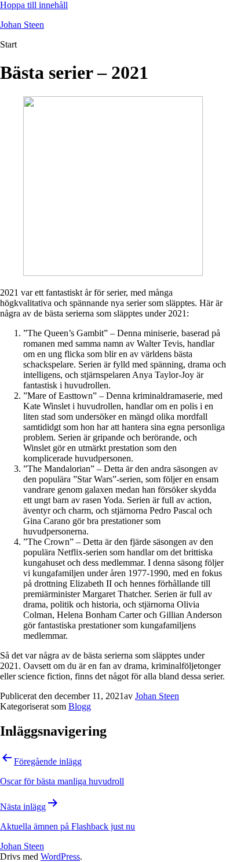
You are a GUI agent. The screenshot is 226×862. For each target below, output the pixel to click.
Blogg (79, 706)
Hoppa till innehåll (34, 5)
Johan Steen (22, 25)
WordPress (60, 856)
